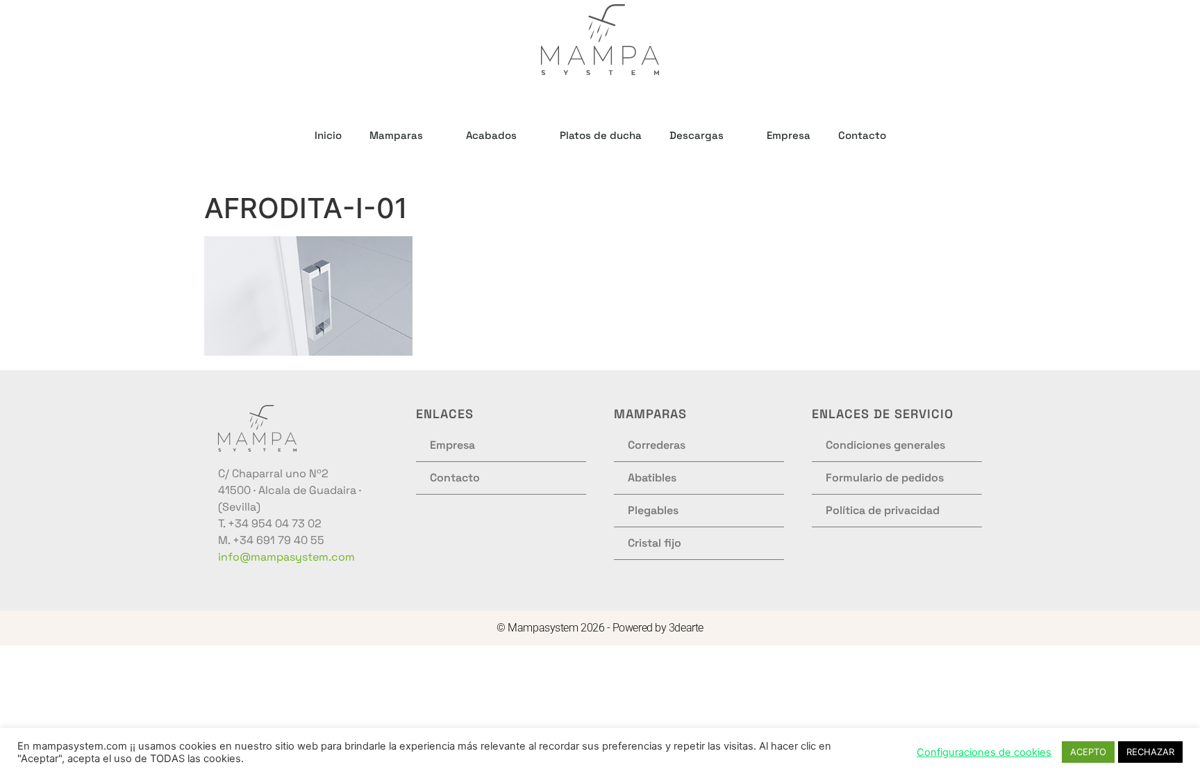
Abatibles (652, 477)
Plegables (653, 510)
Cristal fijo (654, 543)
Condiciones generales (885, 445)
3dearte (686, 627)
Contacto (862, 135)
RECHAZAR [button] (1150, 751)
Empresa (788, 135)
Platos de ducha (601, 135)
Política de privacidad (883, 510)
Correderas (656, 445)
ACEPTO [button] (1088, 751)
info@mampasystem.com (286, 557)
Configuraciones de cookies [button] (984, 752)
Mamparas (396, 135)
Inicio (328, 135)
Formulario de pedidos (885, 477)
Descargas (696, 135)
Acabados (491, 135)
